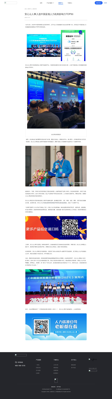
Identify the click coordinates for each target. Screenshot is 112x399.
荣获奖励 (56, 367)
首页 (41, 3)
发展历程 (56, 370)
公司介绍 (56, 364)
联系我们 (56, 373)
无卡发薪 (38, 370)
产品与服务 (50, 3)
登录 (105, 3)
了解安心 (69, 3)
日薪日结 (38, 367)
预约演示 (98, 3)
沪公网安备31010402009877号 (63, 389)
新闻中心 (60, 3)
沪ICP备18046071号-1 (47, 389)
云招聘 (37, 373)
